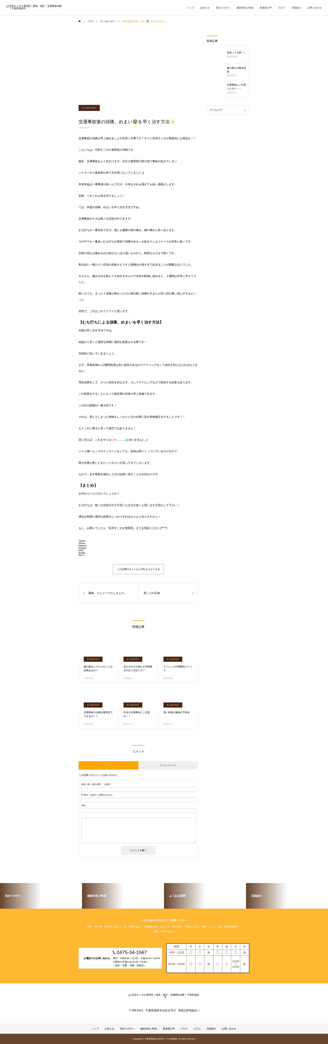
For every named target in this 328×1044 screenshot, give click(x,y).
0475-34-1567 (18, 30)
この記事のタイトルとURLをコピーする (138, 569)
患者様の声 (266, 7)
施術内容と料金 (245, 7)
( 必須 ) (96, 784)
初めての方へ (223, 7)
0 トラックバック (168, 765)
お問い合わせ (314, 7)
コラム (197, 1028)
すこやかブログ (89, 108)
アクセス (15, 40)
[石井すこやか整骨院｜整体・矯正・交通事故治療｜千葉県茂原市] (34, 8)
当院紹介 (296, 7)
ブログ (281, 7)
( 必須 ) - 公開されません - (97, 795)
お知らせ (205, 7)
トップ (190, 7)
